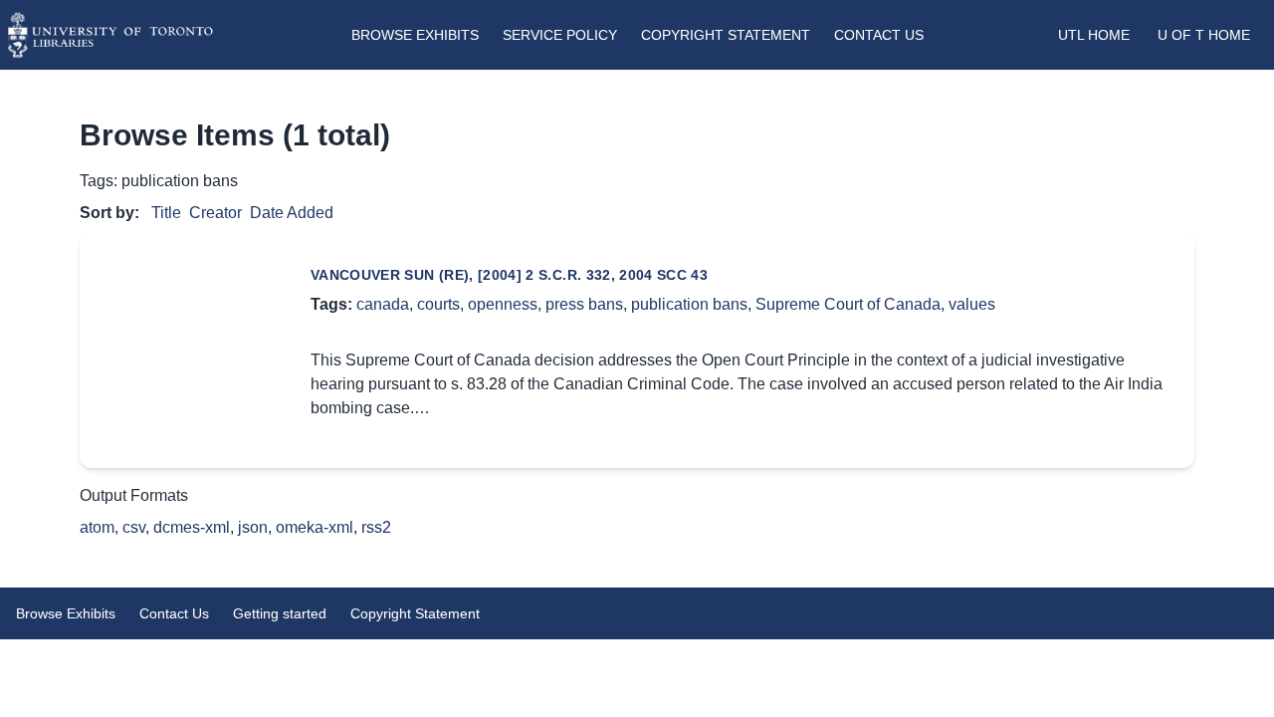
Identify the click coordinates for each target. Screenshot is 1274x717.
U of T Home (1204, 35)
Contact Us (879, 35)
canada (382, 304)
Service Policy (560, 35)
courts (438, 304)
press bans (584, 304)
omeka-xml (314, 527)
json (253, 527)
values (972, 304)
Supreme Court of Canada (848, 304)
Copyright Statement (725, 35)
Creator (215, 212)
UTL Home (1094, 35)
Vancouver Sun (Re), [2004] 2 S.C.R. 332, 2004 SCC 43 (509, 275)
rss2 (376, 527)
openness (502, 304)
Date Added (291, 212)
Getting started (279, 613)
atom (97, 527)
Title (166, 212)
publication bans (689, 304)
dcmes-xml (191, 527)
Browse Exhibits (415, 35)
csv (133, 527)
